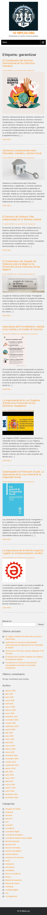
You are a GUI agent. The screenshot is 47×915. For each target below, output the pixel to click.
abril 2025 (9, 742)
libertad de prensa (12, 883)
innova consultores (13, 874)
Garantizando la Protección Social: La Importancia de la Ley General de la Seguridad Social (23, 474)
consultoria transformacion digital (18, 838)
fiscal (7, 861)
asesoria (8, 815)
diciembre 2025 (11, 717)
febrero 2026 (10, 710)
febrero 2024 (10, 788)
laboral (8, 877)
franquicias (9, 864)
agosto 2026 (10, 691)
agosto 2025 (10, 729)
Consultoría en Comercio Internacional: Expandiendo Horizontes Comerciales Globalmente (21, 665)
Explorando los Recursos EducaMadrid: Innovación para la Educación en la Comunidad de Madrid (24, 645)
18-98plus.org (23, 33)
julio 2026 (9, 694)
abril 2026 (9, 704)
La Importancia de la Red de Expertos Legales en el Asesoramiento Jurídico (23, 551)
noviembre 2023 (11, 797)
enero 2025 (9, 752)
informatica (9, 867)
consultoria (9, 828)
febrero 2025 (10, 749)
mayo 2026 (9, 700)
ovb (6, 893)
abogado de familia (12, 809)
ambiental (9, 812)
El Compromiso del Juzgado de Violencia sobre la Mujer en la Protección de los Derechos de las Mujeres (21, 265)
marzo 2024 (10, 784)
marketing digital (11, 890)
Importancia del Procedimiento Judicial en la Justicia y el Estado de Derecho (23, 328)
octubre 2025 (10, 723)
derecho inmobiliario (13, 851)
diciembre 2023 (11, 794)
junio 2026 (9, 697)
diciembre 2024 (11, 755)
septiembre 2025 (12, 726)
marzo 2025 (10, 746)
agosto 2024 (10, 768)
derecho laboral (11, 854)
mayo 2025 (9, 739)
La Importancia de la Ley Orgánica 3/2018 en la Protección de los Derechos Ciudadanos (21, 403)
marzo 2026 (10, 707)
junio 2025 (9, 736)
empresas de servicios (14, 857)
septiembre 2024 (12, 765)
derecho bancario (12, 841)
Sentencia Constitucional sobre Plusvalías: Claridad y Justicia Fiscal (21, 152)
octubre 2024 (10, 762)
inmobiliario (9, 870)
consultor (9, 825)
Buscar (41, 624)
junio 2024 (9, 775)
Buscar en (6, 621)
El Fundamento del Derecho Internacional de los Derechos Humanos (18, 63)
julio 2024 (9, 772)
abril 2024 (9, 781)
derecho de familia (12, 848)
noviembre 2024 (11, 759)
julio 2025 (9, 733)
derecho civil (10, 844)
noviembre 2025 (11, 720)
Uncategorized (29, 70)
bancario (8, 819)
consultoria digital (12, 831)
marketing (9, 887)
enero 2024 (9, 791)
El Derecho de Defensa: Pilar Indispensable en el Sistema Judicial (21, 218)
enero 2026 (9, 713)
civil (6, 822)
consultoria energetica (14, 835)
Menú (4, 42)
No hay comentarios (17, 70)
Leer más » (7, 139)
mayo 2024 (9, 778)
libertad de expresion (13, 880)
